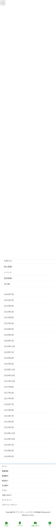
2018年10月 (9, 375)
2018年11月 (9, 369)
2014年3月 (9, 456)
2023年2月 (9, 312)
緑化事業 (8, 266)
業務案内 (5, 476)
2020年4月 (9, 335)
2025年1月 (9, 300)
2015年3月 (9, 421)
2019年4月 (9, 358)
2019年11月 (9, 346)
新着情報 (5, 471)
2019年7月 (9, 352)
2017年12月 (9, 381)
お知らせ (8, 261)
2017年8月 (9, 387)
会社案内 (5, 485)
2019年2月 (9, 364)
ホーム (4, 466)
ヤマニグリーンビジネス (25, 512)
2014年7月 (9, 445)
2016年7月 (9, 404)
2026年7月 (9, 294)
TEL (50, 526)
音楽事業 (8, 278)
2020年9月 (9, 329)
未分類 (7, 284)
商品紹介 (5, 481)
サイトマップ (6, 500)
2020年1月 (9, 340)
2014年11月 (9, 433)
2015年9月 (9, 410)
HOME (6, 526)
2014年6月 (9, 450)
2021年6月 (9, 323)
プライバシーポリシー (10, 505)
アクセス (20, 526)
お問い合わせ (6, 495)
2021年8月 (9, 317)
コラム (4, 490)
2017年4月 (9, 398)
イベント (8, 272)
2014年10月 (9, 439)
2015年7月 (9, 416)
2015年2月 (9, 427)
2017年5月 (9, 393)
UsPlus (31, 515)
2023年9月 (9, 306)
